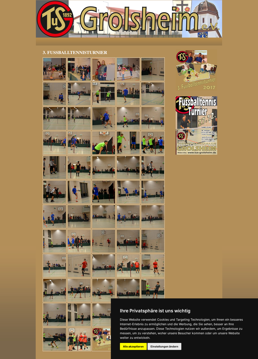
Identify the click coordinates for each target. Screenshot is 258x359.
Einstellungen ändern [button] (164, 346)
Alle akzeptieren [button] (133, 346)
